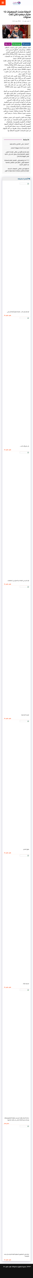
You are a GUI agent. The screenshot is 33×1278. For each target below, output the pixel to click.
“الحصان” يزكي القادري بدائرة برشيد (19, 144)
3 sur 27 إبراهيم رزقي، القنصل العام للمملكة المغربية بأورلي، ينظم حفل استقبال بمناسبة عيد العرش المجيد (16, 162)
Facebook (27, 44)
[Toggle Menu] (3, 2)
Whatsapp (17, 44)
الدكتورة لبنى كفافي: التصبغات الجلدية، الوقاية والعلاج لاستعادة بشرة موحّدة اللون (17, 170)
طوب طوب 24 (25, 21)
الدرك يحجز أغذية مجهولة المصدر (20, 148)
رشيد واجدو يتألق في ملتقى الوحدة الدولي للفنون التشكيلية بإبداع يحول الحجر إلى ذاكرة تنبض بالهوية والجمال (17, 154)
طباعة (9, 44)
